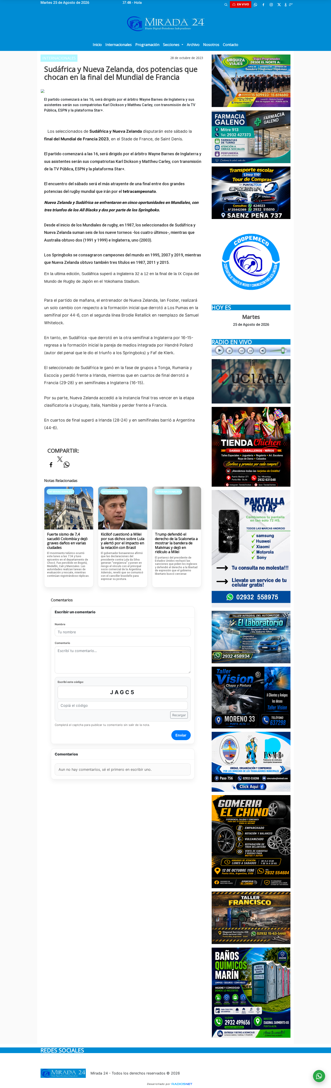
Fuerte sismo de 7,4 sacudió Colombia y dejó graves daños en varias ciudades (67, 541)
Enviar (180, 735)
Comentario (62, 643)
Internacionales (118, 44)
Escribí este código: (71, 682)
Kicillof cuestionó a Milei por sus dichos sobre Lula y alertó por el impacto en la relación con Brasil (122, 541)
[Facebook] (263, 4)
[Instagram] (271, 4)
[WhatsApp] (255, 4)
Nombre (60, 624)
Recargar (179, 715)
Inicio (97, 44)
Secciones (171, 44)
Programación (147, 44)
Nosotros (211, 44)
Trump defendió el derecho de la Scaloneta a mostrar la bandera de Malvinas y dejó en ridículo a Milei (176, 543)
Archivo (193, 44)
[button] (226, 4)
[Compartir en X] (60, 460)
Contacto (230, 44)
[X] (279, 4)
